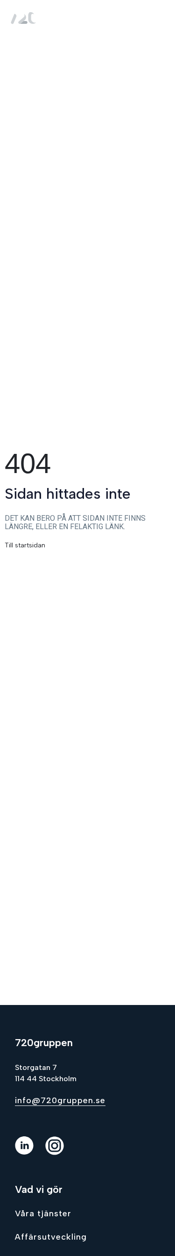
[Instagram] (60, 1152)
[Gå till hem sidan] (25, 17)
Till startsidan (25, 545)
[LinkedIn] (30, 1152)
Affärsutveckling (51, 1237)
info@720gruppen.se (60, 1100)
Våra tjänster (43, 1213)
